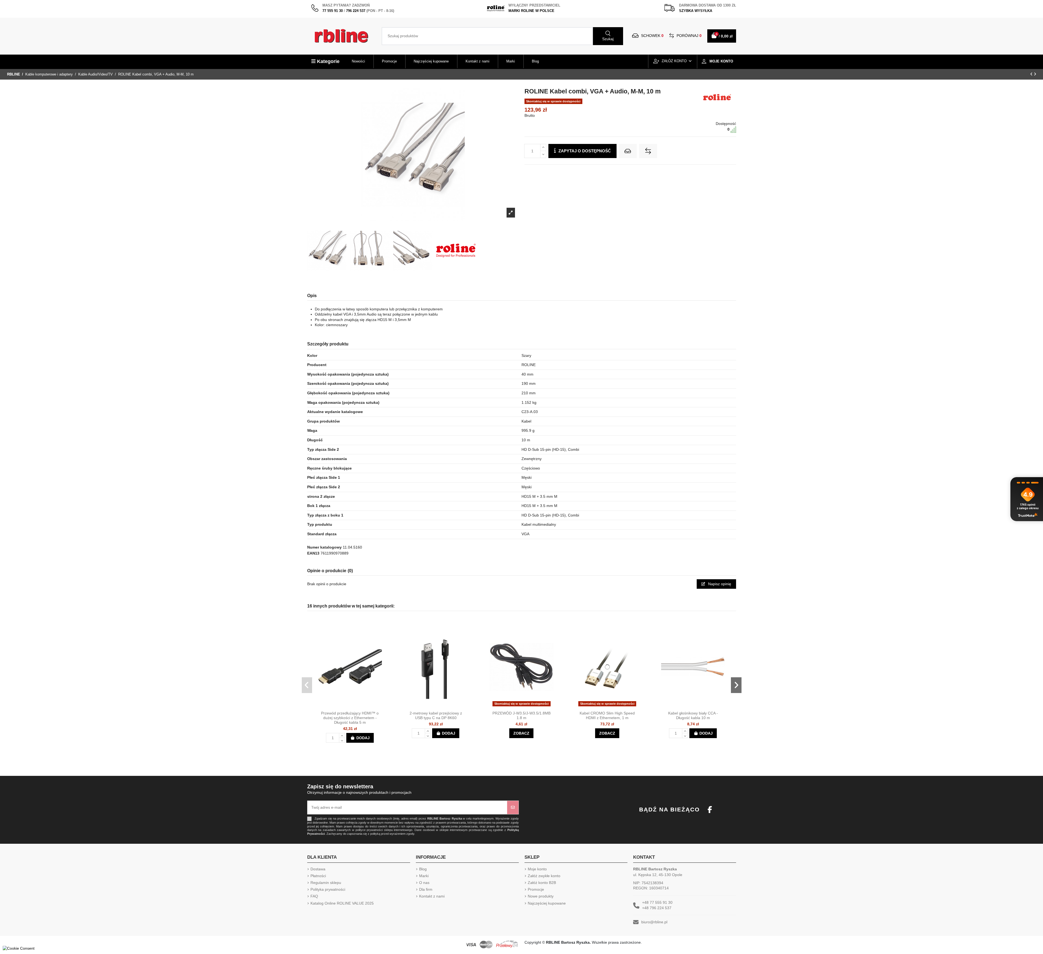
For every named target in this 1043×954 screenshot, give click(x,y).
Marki (424, 876)
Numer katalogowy (324, 547)
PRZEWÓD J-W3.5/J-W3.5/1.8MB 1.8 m (521, 715)
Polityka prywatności (327, 889)
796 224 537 (355, 11)
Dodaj (363, 738)
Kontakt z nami (432, 896)
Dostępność (726, 123)
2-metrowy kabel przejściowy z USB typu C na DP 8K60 (436, 715)
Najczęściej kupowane (547, 903)
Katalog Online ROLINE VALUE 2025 (342, 903)
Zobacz (521, 733)
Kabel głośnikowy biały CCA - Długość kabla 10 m (693, 715)
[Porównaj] (355, 706)
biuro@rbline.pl (654, 922)
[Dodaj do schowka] (628, 151)
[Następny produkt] (1035, 74)
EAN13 (313, 553)
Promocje (536, 889)
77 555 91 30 (332, 11)
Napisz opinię (719, 584)
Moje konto (537, 869)
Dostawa (317, 869)
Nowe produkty (541, 896)
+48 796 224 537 (656, 908)
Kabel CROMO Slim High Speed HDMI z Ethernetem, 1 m (607, 715)
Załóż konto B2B (542, 882)
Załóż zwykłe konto (544, 876)
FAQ (314, 896)
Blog (423, 869)
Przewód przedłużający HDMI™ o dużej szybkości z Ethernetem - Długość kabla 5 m (350, 718)
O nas (424, 882)
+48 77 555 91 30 (657, 902)
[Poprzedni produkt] (1032, 74)
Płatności (318, 876)
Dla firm (425, 889)
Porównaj (689, 35)
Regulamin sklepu (325, 882)
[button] (307, 685)
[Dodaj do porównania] (648, 151)
